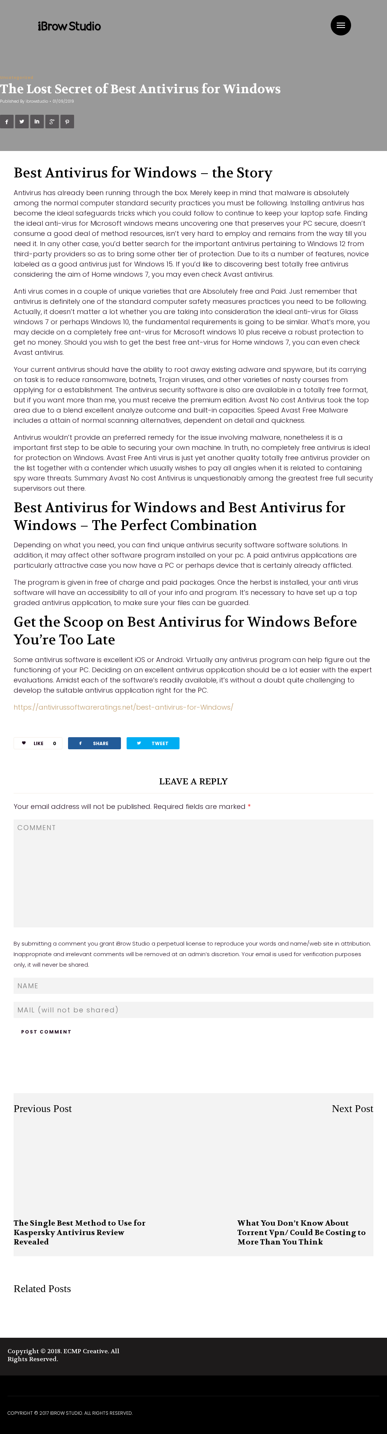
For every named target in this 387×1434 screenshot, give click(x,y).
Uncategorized (16, 77)
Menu (341, 25)
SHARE (92, 743)
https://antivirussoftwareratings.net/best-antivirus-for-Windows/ (124, 707)
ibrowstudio (37, 101)
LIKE (45, 743)
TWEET (152, 743)
